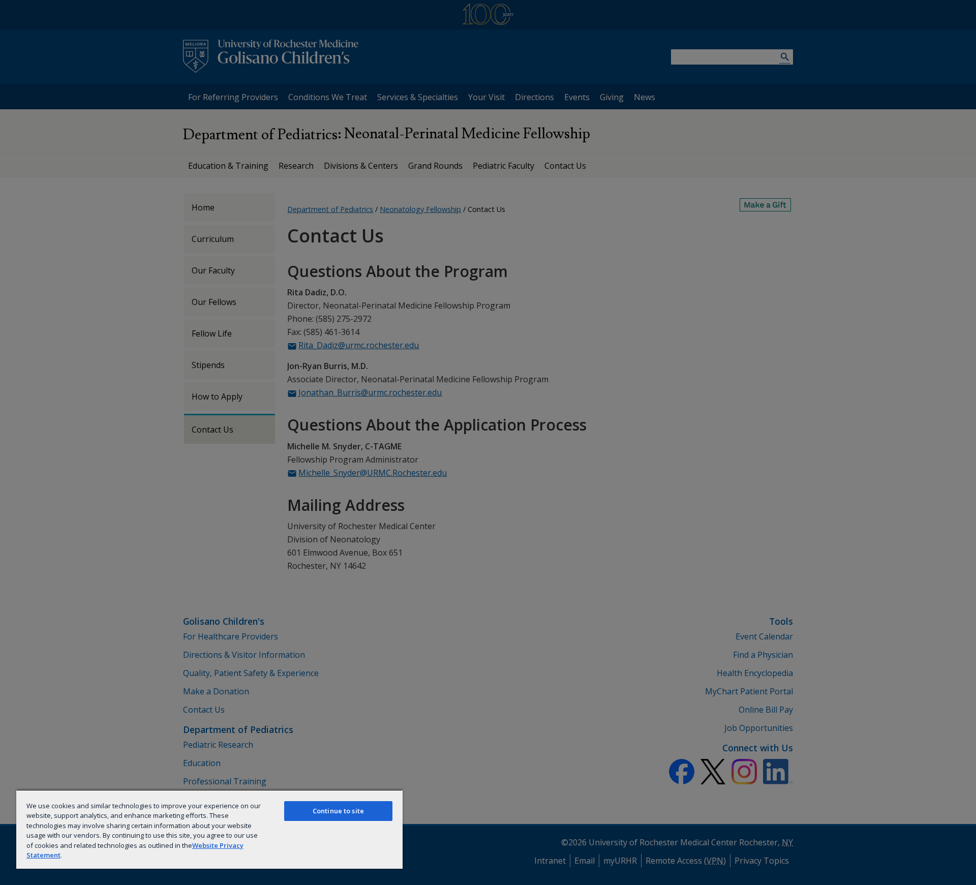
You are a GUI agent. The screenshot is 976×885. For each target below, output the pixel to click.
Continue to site (338, 810)
